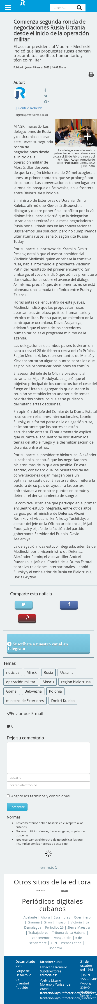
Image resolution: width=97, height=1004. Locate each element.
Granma (34, 922)
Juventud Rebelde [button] (29, 108)
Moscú (48, 681)
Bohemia (55, 948)
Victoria (76, 922)
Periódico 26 (54, 927)
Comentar (17, 807)
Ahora (45, 917)
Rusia (48, 672)
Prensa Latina (71, 943)
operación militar (20, 681)
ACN (54, 943)
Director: (46, 962)
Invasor (61, 922)
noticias (12, 672)
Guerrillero (82, 917)
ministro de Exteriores (25, 700)
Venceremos (41, 938)
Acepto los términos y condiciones (40, 796)
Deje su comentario (25, 737)
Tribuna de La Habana (68, 933)
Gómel (11, 691)
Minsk (32, 672)
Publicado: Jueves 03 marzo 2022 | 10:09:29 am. (40, 67)
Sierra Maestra (78, 927)
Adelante (30, 917)
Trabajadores (38, 933)
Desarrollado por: (24, 964)
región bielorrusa (76, 681)
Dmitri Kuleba (63, 700)
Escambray (62, 917)
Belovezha (33, 691)
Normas (14, 817)
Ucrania (67, 672)
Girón (48, 922)
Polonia (55, 691)
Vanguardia (63, 938)
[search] (79, 7)
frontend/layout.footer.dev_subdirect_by (56, 993)
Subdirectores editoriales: (50, 973)
